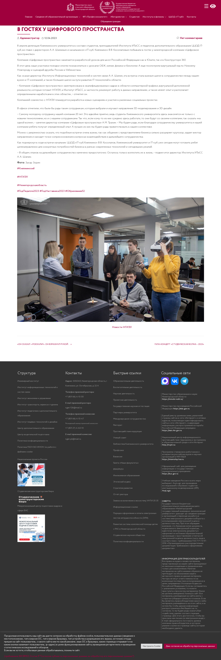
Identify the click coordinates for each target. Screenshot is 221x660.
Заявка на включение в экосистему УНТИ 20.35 (135, 500)
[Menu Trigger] (206, 6)
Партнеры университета (125, 412)
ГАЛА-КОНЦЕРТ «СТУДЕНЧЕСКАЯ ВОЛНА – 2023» (179, 344)
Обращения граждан (111, 21)
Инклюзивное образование (126, 475)
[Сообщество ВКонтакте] (175, 381)
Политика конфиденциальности (32, 440)
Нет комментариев (191, 38)
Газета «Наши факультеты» (126, 462)
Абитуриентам (117, 16)
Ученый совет (119, 437)
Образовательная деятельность (128, 381)
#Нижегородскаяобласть (32, 185)
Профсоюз (118, 450)
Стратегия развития (123, 488)
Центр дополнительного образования (35, 428)
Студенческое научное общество (129, 535)
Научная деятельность (123, 393)
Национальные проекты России (32, 459)
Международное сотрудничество (129, 418)
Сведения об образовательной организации (56, 16)
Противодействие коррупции (127, 431)
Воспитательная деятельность (127, 387)
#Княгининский (25, 168)
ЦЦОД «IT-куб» (176, 16)
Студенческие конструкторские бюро (35, 491)
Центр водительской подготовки (33, 434)
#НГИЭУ (22, 177)
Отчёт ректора (120, 494)
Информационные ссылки (125, 507)
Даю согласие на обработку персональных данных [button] (190, 646)
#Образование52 (75, 191)
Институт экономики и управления (34, 398)
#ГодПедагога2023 (28, 191)
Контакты (191, 16)
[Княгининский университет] (106, 7)
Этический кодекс (122, 481)
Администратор (29, 38)
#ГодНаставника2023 (52, 191)
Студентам (134, 16)
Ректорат (117, 425)
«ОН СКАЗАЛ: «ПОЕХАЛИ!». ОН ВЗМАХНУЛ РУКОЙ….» (44, 344)
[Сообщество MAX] (165, 381)
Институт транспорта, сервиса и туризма (37, 404)
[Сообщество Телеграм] (184, 381)
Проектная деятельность (125, 400)
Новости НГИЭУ (122, 327)
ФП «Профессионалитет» (95, 16)
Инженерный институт (28, 381)
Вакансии (117, 456)
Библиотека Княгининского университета (133, 444)
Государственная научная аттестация (131, 406)
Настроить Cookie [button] (151, 646)
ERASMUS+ (118, 469)
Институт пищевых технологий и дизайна (37, 421)
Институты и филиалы (153, 16)
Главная (28, 16)
